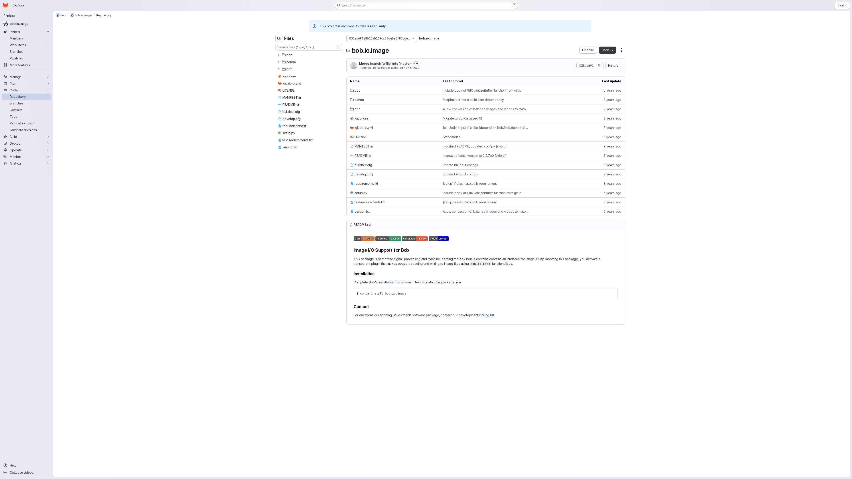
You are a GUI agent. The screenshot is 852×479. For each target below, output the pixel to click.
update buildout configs (460, 165)
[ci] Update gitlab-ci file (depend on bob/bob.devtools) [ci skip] (486, 128)
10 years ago (611, 137)
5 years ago (612, 90)
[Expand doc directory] (279, 69)
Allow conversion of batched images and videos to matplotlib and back (486, 109)
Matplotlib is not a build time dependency (473, 100)
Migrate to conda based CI (462, 118)
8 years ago (612, 100)
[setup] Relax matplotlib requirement (470, 183)
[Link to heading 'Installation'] (377, 273)
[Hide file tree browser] (278, 38)
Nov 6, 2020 (411, 67)
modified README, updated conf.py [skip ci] (475, 146)
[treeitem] (309, 55)
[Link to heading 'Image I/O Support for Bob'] (411, 250)
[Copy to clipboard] (612, 293)
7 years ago (612, 128)
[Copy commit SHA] (600, 65)
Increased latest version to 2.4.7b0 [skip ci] (475, 155)
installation (386, 282)
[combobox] (308, 47)
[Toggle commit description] (416, 63)
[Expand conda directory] (279, 62)
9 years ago (612, 146)
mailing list (486, 315)
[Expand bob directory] (279, 55)
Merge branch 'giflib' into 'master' (385, 63)
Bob (469, 259)
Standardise (451, 137)
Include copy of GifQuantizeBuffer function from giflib (482, 90)
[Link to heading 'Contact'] (371, 306)
